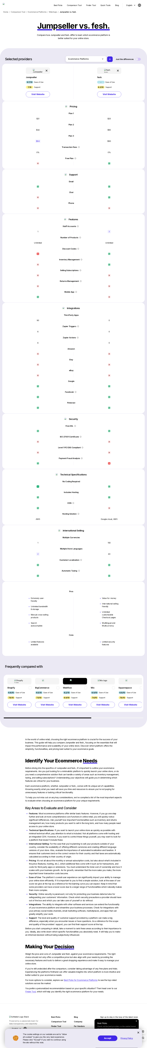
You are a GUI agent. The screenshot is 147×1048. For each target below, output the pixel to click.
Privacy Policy (127, 1038)
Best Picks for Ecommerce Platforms (81, 980)
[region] (74, 696)
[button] (38, 82)
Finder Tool (30, 991)
